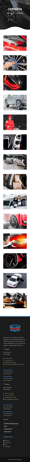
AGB (5, 426)
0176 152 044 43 (9, 395)
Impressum (7, 431)
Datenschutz (8, 429)
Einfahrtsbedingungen (11, 423)
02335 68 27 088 (9, 393)
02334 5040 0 (8, 358)
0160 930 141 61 (9, 360)
